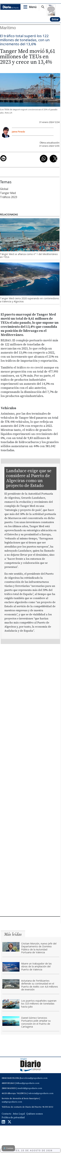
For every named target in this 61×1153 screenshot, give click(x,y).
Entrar (55, 19)
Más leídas (13, 934)
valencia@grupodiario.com (40, 1093)
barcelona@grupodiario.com (33, 1078)
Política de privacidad (13, 1117)
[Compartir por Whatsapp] (43, 158)
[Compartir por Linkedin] (3, 158)
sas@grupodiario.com (12, 1102)
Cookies (8, 1148)
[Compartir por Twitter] (53, 158)
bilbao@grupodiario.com (27, 1083)
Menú (32, 7)
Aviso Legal (19, 1113)
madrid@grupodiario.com (29, 1088)
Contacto (6, 1113)
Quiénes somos (34, 1113)
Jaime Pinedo (18, 131)
